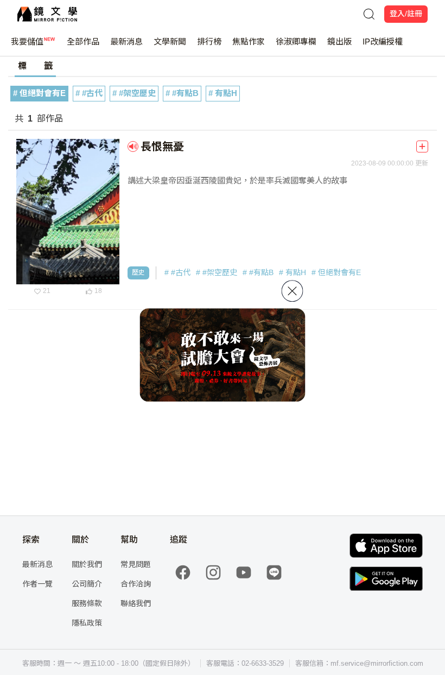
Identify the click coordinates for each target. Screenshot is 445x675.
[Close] (292, 291)
